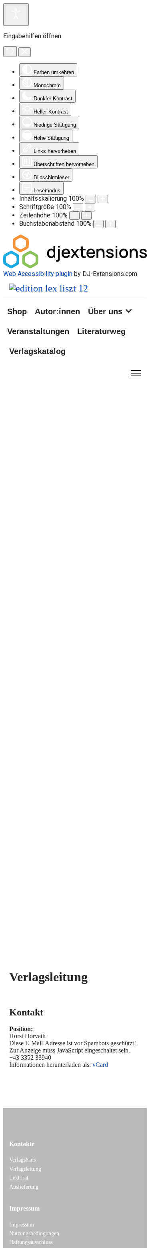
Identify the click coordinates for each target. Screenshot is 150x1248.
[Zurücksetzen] (10, 51)
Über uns (105, 311)
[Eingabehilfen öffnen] (16, 14)
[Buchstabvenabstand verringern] (98, 224)
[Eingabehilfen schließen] (24, 52)
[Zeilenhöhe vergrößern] (86, 215)
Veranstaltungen (38, 331)
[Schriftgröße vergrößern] (90, 207)
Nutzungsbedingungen (34, 1233)
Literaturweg (101, 331)
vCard (100, 1064)
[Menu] (136, 373)
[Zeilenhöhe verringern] (74, 215)
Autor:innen (57, 311)
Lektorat (18, 1178)
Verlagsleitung (25, 1169)
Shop (17, 311)
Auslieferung (23, 1187)
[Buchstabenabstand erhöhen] (110, 224)
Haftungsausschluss (30, 1242)
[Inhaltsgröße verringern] (91, 199)
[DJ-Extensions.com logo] (75, 266)
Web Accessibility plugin (37, 274)
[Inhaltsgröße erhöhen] (103, 199)
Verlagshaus (22, 1160)
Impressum (21, 1225)
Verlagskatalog (37, 351)
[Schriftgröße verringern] (78, 207)
